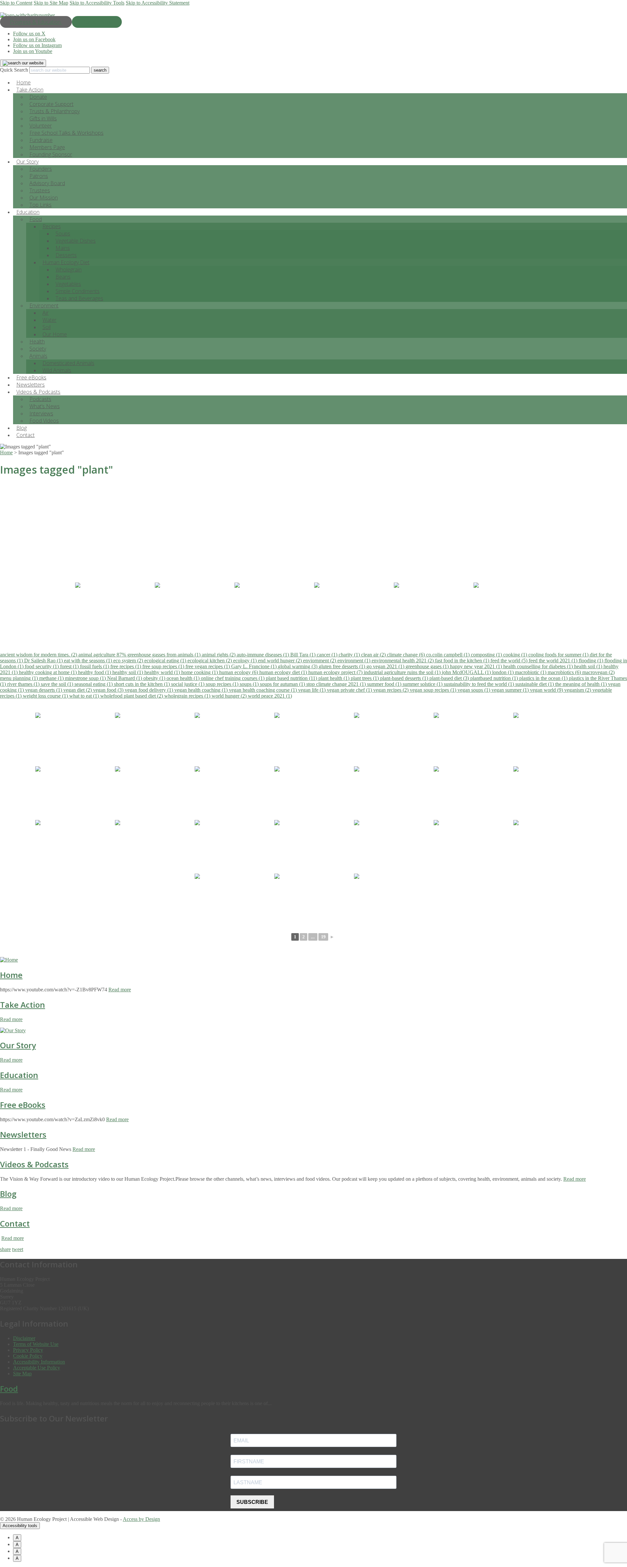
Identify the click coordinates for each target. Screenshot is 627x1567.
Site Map (22, 1373)
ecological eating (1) (165, 660)
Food (35, 219)
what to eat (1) (84, 696)
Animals (38, 355)
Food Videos (44, 420)
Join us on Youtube (32, 51)
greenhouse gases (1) (428, 666)
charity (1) (350, 654)
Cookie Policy (27, 1356)
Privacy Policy (28, 1350)
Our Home (54, 334)
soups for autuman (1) (283, 684)
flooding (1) (591, 660)
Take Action (22, 1004)
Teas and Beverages (79, 298)
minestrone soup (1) (86, 678)
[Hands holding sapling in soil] (194, 609)
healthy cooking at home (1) (48, 672)
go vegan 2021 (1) (386, 666)
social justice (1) (188, 684)
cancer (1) (328, 654)
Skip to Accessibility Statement (157, 3)
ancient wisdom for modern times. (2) (39, 654)
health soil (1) (588, 666)
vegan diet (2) (78, 690)
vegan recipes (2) (391, 690)
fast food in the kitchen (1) (462, 660)
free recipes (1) (126, 666)
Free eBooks (22, 1104)
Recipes (51, 226)
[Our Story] (13, 1030)
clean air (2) (374, 654)
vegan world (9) (547, 690)
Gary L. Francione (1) (254, 666)
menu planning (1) (19, 678)
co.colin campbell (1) (448, 654)
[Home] (9, 960)
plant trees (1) (365, 678)
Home (11, 974)
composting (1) (487, 654)
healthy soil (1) (128, 672)
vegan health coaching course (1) (263, 690)
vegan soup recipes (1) (434, 690)
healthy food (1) (95, 672)
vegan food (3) (109, 690)
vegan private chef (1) (350, 690)
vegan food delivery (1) (149, 690)
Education (19, 1075)
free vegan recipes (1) (208, 666)
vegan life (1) (312, 690)
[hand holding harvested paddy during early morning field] (114, 609)
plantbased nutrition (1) (494, 678)
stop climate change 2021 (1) (336, 684)
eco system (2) (128, 660)
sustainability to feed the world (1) (479, 684)
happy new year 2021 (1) (476, 666)
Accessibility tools (20, 1525)
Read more (119, 989)
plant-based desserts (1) (404, 678)
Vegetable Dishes (76, 240)
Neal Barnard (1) (125, 678)
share (5, 1249)
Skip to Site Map (51, 3)
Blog (8, 1193)
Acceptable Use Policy (36, 1367)
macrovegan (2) (598, 672)
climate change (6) (406, 654)
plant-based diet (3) (449, 678)
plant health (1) (334, 678)
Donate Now (97, 22)
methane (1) (52, 678)
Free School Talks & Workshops (66, 132)
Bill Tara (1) (303, 654)
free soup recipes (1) (163, 666)
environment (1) (354, 660)
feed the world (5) (509, 660)
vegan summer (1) (510, 690)
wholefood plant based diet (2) (132, 696)
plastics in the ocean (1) (544, 678)
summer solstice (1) (423, 684)
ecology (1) (245, 660)
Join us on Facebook (34, 39)
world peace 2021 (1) (270, 696)
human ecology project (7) (336, 672)
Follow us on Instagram (37, 45)
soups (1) (250, 684)
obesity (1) (155, 678)
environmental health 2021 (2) (403, 660)
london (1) (503, 672)
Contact (25, 435)
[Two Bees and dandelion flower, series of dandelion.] (433, 609)
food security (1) (42, 666)
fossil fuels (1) (95, 666)
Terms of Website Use (35, 1344)
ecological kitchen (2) (210, 660)
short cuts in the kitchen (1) (142, 684)
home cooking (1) (200, 672)
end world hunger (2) (280, 660)
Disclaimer (24, 1338)
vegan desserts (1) (44, 690)
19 (323, 936)
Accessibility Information (39, 1362)
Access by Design (141, 1519)
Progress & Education (36, 22)
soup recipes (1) (223, 684)
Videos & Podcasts (34, 1164)
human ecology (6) (239, 672)
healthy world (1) (162, 672)
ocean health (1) (184, 678)
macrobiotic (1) (531, 672)
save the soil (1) (57, 684)
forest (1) (70, 666)
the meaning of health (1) (581, 684)
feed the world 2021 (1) (554, 660)
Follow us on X (29, 33)
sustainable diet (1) (535, 684)
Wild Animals (56, 370)
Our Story (18, 1045)
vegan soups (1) (474, 690)
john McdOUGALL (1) (467, 672)
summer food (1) (385, 684)
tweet (17, 1249)
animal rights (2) (219, 654)
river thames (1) (24, 684)
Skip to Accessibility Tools (97, 3)
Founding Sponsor (50, 154)
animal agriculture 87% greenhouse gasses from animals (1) (140, 654)
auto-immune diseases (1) (263, 654)
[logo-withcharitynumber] (27, 15)
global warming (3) (298, 666)
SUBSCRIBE (252, 1502)
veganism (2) (578, 690)
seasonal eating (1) (94, 684)
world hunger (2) (230, 696)
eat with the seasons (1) (88, 660)
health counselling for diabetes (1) (538, 666)
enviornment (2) (320, 660)
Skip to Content (16, 3)
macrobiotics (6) (565, 672)
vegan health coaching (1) (201, 690)
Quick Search (14, 70)
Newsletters (23, 1134)
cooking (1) (515, 654)
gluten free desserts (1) (342, 666)
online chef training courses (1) (233, 678)
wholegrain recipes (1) (188, 696)
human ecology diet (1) (283, 672)
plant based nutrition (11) (292, 678)
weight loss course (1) (46, 696)
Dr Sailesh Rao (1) (44, 660)
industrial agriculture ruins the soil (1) (403, 672)
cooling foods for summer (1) (559, 654)
